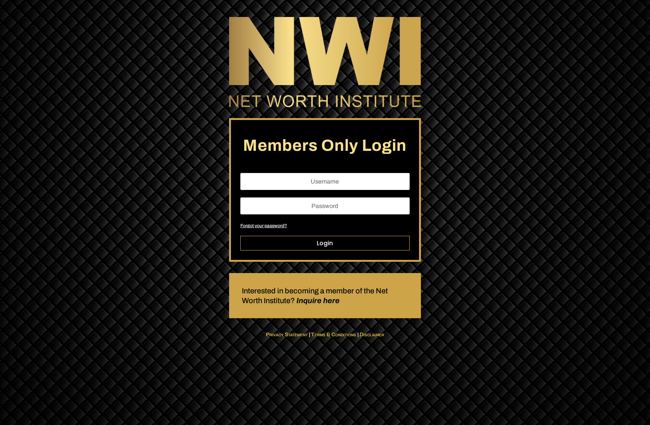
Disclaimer (372, 334)
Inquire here (318, 300)
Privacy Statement (287, 334)
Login (325, 243)
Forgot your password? (263, 225)
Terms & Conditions (333, 334)
